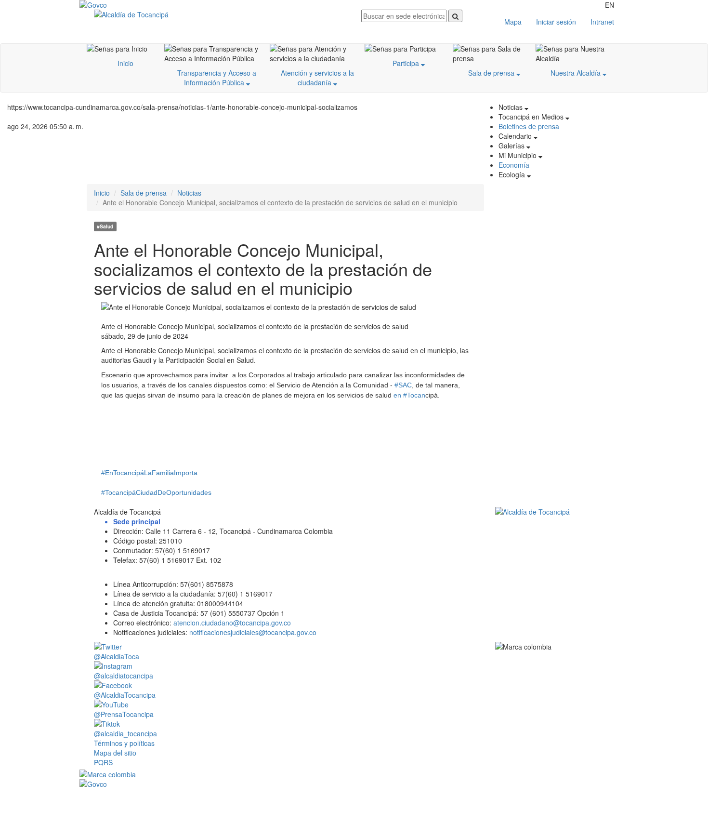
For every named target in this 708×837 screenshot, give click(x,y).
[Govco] (125, 5)
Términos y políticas (124, 743)
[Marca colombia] (354, 774)
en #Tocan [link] (409, 395)
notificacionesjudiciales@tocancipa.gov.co (252, 632)
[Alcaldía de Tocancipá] (220, 14)
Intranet (602, 22)
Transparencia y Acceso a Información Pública (216, 77)
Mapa (513, 22)
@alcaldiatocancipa (123, 675)
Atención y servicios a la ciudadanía (317, 77)
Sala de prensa (492, 73)
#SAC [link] (403, 385)
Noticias (189, 193)
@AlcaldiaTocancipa (125, 695)
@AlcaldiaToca (116, 656)
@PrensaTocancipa (124, 714)
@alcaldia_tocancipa (125, 733)
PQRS (103, 762)
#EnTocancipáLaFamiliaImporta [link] (149, 473)
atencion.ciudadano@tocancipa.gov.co (232, 622)
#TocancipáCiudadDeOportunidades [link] (156, 492)
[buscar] (455, 16)
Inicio (125, 63)
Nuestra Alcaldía (577, 73)
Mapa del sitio (115, 752)
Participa (407, 63)
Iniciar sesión (556, 22)
